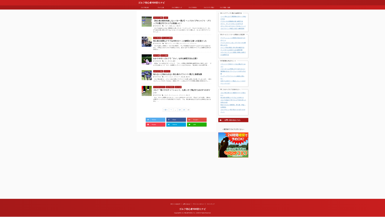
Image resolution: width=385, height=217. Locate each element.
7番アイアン (168, 43)
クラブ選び (176, 43)
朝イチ (188, 95)
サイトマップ (210, 204)
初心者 (183, 77)
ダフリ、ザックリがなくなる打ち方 (231, 24)
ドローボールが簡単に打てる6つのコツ (232, 69)
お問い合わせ (186, 204)
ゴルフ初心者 (145, 7)
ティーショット (173, 95)
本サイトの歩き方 (175, 204)
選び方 (178, 26)
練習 (174, 61)
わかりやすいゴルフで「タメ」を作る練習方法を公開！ (175, 58)
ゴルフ (171, 77)
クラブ (166, 77)
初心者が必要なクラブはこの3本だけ (232, 97)
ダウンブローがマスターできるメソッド (233, 26)
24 (180, 110)
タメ (166, 61)
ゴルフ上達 (160, 7)
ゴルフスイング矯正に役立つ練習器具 (232, 28)
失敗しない (172, 26)
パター (166, 26)
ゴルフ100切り (192, 7)
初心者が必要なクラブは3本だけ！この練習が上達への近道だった (180, 41)
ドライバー (193, 43)
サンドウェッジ (184, 43)
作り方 (170, 61)
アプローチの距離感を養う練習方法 (231, 21)
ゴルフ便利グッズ (177, 7)
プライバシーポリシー (199, 204)
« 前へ (166, 110)
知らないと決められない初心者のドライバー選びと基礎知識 (177, 74)
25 (184, 110)
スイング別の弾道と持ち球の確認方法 (232, 47)
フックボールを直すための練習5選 (231, 50)
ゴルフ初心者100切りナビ (151, 2)
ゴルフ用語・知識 (225, 7)
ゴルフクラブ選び (209, 7)
